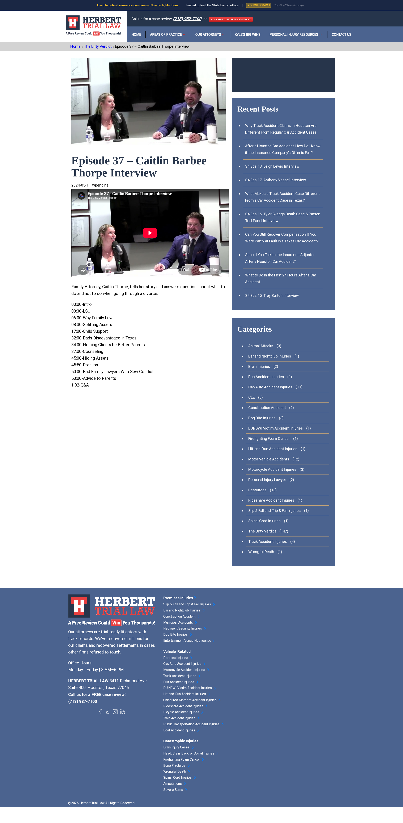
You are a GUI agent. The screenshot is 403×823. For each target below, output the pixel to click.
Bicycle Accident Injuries (181, 712)
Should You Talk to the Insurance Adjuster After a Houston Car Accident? (280, 258)
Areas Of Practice (166, 35)
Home (136, 35)
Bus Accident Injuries (266, 377)
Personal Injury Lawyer (267, 479)
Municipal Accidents (178, 622)
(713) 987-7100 (187, 18)
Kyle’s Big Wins (247, 35)
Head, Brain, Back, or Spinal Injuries (188, 753)
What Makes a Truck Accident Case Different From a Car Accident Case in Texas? (282, 196)
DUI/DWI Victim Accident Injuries (275, 428)
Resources (257, 490)
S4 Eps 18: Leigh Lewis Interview (272, 166)
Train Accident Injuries (179, 718)
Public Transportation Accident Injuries (191, 724)
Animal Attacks (260, 346)
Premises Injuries (178, 597)
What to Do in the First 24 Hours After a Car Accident (280, 278)
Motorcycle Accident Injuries (272, 469)
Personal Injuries (175, 658)
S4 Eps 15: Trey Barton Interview (272, 295)
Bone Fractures (174, 766)
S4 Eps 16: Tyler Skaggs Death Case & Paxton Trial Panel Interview (282, 217)
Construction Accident (267, 407)
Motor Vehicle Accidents (268, 459)
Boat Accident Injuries (179, 730)
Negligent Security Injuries (182, 628)
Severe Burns (173, 790)
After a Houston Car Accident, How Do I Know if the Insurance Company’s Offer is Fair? (283, 149)
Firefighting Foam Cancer (269, 438)
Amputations (172, 784)
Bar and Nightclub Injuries (269, 356)
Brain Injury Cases (176, 747)
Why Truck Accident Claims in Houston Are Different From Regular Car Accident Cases (281, 128)
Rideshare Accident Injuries (271, 500)
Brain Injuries (259, 366)
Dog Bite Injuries (262, 418)
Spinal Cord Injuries (264, 521)
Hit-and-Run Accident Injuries (272, 449)
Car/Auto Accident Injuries (270, 387)
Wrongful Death (261, 552)
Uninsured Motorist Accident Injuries (190, 700)
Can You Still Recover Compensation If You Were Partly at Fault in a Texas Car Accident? (282, 237)
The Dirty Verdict (98, 46)
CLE (251, 397)
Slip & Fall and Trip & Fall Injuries (274, 510)
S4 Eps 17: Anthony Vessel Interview (275, 180)
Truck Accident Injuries (267, 541)
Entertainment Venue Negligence (187, 641)
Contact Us (341, 35)
